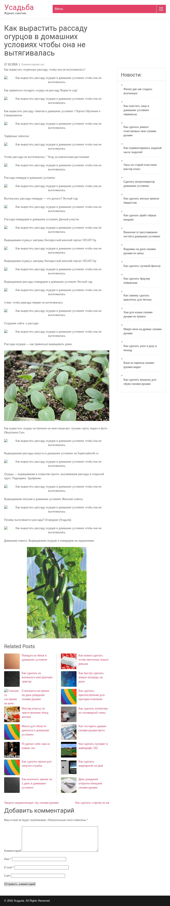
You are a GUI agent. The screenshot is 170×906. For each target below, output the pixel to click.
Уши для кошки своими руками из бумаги (138, 314)
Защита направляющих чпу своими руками (31, 802)
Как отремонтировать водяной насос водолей (143, 150)
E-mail (9, 867)
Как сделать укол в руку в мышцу (140, 348)
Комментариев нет (33, 64)
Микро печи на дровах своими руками (143, 331)
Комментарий (12, 850)
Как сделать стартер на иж (92, 802)
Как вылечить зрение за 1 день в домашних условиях (37, 783)
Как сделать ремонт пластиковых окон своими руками (140, 131)
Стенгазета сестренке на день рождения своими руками (35, 695)
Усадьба (19, 7)
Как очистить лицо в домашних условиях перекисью (136, 110)
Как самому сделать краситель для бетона (137, 297)
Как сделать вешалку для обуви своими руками (140, 381)
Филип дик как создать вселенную (138, 91)
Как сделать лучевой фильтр (142, 265)
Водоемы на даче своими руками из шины (140, 251)
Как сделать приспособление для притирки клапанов (91, 695)
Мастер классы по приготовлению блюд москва (35, 712)
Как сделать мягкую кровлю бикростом (141, 200)
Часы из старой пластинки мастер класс (140, 167)
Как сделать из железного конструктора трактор (37, 677)
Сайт (7, 875)
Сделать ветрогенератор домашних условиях (139, 183)
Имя (7, 859)
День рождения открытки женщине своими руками (90, 783)
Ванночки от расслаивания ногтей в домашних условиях (142, 234)
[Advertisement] (141, 46)
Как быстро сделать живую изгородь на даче (91, 677)
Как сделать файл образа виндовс (140, 217)
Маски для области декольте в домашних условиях (35, 730)
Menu (59, 9)
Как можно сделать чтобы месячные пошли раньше (93, 659)
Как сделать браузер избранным (137, 280)
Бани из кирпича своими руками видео (139, 365)
